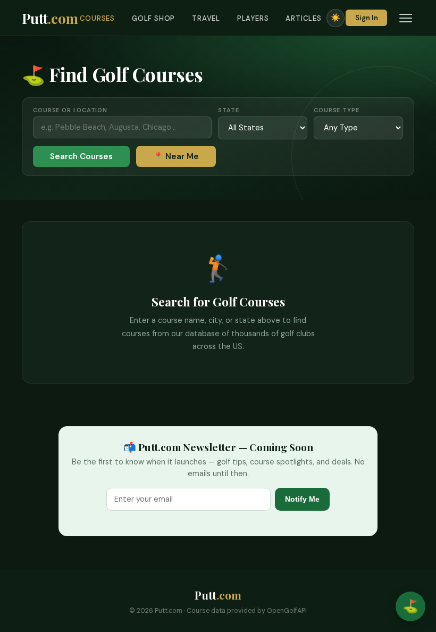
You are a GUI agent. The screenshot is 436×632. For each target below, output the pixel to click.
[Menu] (405, 18)
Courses (97, 18)
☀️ (335, 17)
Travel (206, 18)
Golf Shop (153, 18)
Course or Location (70, 110)
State (228, 110)
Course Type (336, 110)
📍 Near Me (176, 156)
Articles (303, 18)
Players (253, 18)
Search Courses (81, 156)
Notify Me (302, 499)
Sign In (366, 17)
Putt (50, 18)
